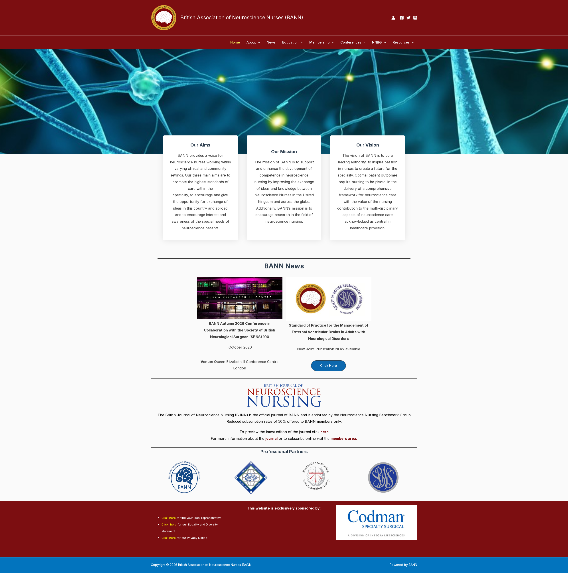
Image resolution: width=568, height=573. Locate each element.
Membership (319, 42)
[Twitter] (408, 18)
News (271, 42)
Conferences (350, 42)
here (324, 432)
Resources (401, 42)
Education (290, 42)
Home (235, 42)
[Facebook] (402, 18)
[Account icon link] (393, 18)
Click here (169, 517)
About (251, 42)
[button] (258, 42)
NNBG (377, 42)
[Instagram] (415, 18)
